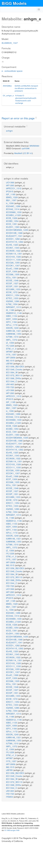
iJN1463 (10, 384)
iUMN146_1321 (14, 330)
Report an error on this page (18, 118)
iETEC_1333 (12, 298)
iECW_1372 (12, 292)
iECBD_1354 (12, 220)
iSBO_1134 (12, 315)
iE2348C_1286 (13, 206)
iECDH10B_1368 (14, 232)
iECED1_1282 (13, 238)
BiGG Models (14, 3)
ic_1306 (10, 203)
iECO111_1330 (13, 259)
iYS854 (9, 796)
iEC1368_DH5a (14, 378)
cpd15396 (25, 148)
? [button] (26, 126)
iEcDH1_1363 (13, 226)
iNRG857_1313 (14, 307)
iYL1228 (10, 345)
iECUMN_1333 (13, 289)
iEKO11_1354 (13, 295)
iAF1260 (10, 185)
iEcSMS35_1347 (10, 42)
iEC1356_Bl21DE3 (15, 366)
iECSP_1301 (12, 286)
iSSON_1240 (12, 327)
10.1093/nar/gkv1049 (11, 830)
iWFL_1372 (12, 339)
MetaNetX (18, 153)
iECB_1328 (12, 218)
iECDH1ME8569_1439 (17, 229)
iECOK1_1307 (13, 265)
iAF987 (9, 351)
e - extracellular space (12, 70)
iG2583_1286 (13, 301)
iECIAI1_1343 (13, 247)
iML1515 (10, 360)
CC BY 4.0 (28, 153)
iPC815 (10, 191)
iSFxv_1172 (12, 324)
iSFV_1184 (11, 321)
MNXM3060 (34, 145)
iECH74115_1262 (15, 241)
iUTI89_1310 (12, 336)
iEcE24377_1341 (14, 235)
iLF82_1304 (12, 304)
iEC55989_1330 (14, 212)
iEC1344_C (12, 381)
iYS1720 (10, 387)
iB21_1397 (11, 200)
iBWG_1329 (12, 197)
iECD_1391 (12, 223)
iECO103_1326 (13, 256)
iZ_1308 (10, 342)
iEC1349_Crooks (14, 369)
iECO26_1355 (13, 262)
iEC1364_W (12, 372)
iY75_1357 (11, 354)
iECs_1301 (11, 277)
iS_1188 (10, 309)
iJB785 (9, 363)
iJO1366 (10, 182)
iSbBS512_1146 (14, 312)
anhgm (9, 130)
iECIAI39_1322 (13, 250)
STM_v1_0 (11, 348)
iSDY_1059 (11, 318)
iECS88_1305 (13, 274)
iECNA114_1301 (14, 253)
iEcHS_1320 (12, 244)
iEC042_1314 (13, 209)
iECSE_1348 (12, 280)
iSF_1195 (11, 194)
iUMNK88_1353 (14, 333)
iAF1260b (11, 357)
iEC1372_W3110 (14, 375)
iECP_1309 (12, 271)
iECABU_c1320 (14, 215)
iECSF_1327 (12, 283)
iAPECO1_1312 (14, 188)
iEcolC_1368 (12, 268)
